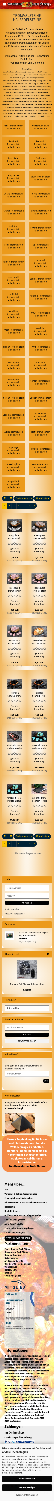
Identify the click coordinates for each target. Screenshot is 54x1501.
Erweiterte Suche (27, 1041)
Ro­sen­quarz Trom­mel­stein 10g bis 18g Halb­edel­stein (39, 589)
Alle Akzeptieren (27, 1478)
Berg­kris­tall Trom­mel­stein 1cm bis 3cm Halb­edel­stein (14, 537)
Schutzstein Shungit (14, 1108)
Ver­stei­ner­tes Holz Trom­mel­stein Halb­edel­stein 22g (39, 642)
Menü (4, 4)
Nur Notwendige (27, 1487)
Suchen (27, 1035)
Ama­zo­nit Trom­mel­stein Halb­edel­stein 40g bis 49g (39, 747)
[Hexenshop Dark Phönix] (27, 4)
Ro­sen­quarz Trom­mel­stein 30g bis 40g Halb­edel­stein (39, 537)
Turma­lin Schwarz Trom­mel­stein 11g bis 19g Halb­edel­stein (39, 694)
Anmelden (27, 903)
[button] (5, 498)
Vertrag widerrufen (18, 1238)
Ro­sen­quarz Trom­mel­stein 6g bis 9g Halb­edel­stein (15, 642)
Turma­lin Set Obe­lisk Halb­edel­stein (27, 984)
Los (46, 1081)
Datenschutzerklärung (12, 1473)
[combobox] (24, 498)
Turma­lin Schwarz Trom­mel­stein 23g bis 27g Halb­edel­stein (14, 694)
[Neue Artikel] (48, 954)
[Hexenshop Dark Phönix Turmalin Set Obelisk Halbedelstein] (27, 969)
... (23, 505)
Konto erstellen (12, 909)
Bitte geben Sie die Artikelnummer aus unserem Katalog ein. (23, 1067)
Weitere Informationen (27, 1495)
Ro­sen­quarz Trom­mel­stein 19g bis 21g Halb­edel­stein (14, 589)
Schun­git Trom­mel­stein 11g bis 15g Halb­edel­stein (39, 799)
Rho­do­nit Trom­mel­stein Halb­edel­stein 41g (14, 747)
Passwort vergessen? (14, 914)
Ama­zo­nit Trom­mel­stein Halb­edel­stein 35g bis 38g (14, 799)
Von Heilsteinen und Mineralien (27, 63)
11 (29, 505)
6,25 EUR (27, 990)
